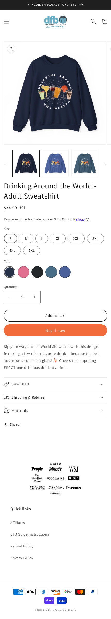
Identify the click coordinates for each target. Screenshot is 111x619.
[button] (6, 21)
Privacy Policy (21, 557)
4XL (12, 250)
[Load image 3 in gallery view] (84, 163)
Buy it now (55, 330)
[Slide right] (105, 164)
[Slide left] (5, 164)
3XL (95, 238)
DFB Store (48, 609)
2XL (76, 238)
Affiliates (17, 522)
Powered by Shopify (66, 609)
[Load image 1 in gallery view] (26, 163)
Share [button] (14, 424)
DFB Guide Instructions (29, 534)
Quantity (10, 287)
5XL (32, 250)
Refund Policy (21, 546)
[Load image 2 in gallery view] (55, 163)
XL (58, 238)
